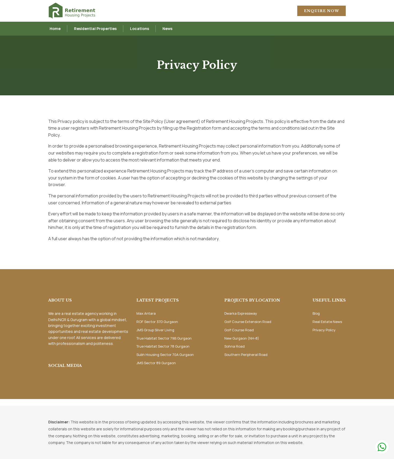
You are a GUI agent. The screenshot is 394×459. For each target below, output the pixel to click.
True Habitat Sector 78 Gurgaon (162, 346)
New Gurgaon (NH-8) (241, 338)
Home (55, 28)
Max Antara (146, 313)
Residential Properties (95, 28)
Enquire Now (321, 11)
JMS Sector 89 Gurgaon (156, 362)
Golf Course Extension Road (247, 321)
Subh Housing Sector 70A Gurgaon (165, 354)
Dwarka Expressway (240, 313)
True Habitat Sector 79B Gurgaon (164, 338)
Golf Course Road (239, 330)
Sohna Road (234, 346)
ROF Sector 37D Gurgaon (157, 321)
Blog (316, 313)
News (167, 28)
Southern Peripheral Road (245, 354)
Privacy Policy (324, 330)
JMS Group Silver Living (155, 330)
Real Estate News (327, 321)
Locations (139, 28)
